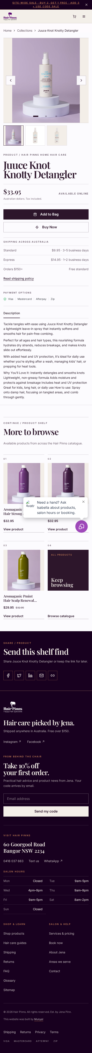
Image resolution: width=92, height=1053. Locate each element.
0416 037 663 (13, 861)
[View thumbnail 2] (35, 135)
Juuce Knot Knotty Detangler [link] (58, 30)
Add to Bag (49, 214)
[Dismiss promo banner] (86, 4)
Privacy (40, 1032)
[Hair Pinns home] (10, 16)
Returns (8, 961)
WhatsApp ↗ (53, 861)
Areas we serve (60, 961)
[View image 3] (56, 116)
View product (13, 616)
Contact (54, 971)
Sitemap (9, 990)
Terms (54, 1032)
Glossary (9, 980)
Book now (56, 943)
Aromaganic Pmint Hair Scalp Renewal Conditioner (18, 600)
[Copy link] (52, 675)
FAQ (6, 971)
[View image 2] (46, 116)
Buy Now (49, 227)
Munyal (38, 1019)
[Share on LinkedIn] (30, 675)
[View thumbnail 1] (13, 135)
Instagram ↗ (12, 741)
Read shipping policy (18, 278)
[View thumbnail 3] (57, 135)
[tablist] (46, 313)
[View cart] (74, 16)
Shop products (13, 933)
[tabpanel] (46, 361)
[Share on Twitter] (19, 675)
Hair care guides (14, 943)
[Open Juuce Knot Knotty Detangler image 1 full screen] (46, 80)
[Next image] (81, 80)
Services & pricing (61, 933)
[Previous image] (10, 80)
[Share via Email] (41, 675)
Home (7, 30)
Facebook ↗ (36, 741)
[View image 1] (35, 116)
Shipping (9, 952)
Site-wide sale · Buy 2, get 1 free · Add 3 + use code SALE (45, 4)
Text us (34, 861)
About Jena (57, 952)
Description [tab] (11, 313)
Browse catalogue (61, 616)
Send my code (46, 811)
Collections (24, 30)
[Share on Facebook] (8, 675)
